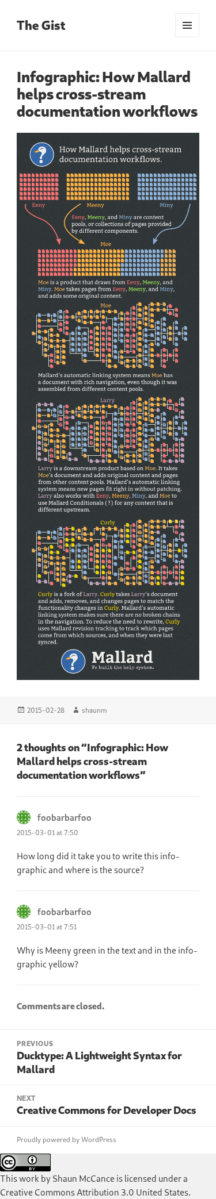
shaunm (94, 710)
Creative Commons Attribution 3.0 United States (94, 1192)
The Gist (41, 25)
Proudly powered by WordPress (66, 1139)
